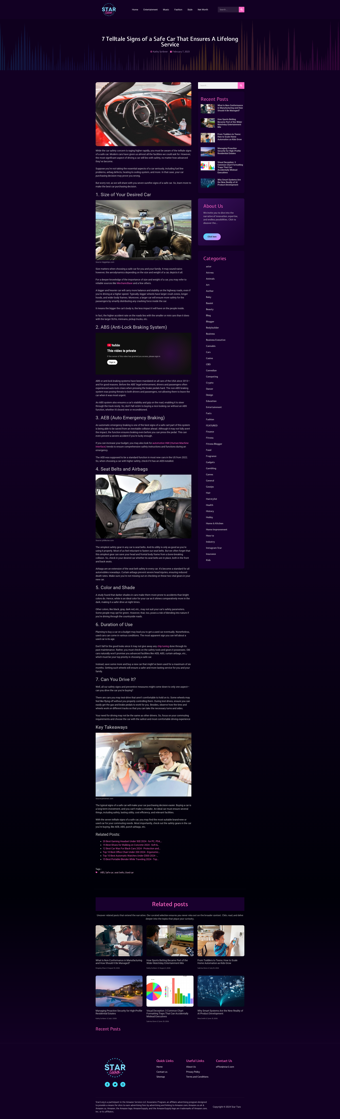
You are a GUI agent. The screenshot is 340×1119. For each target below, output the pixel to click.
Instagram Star (214, 547)
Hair (208, 492)
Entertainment (150, 9)
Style (190, 9)
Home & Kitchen (214, 523)
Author (210, 290)
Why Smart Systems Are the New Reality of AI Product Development (229, 182)
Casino (209, 358)
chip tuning (163, 646)
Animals (210, 278)
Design (209, 394)
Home (135, 9)
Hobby (209, 517)
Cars (208, 352)
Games (209, 474)
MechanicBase (125, 283)
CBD (208, 364)
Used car (129, 872)
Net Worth (203, 9)
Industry (210, 541)
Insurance (211, 553)
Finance (210, 431)
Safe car (109, 872)
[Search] (241, 9)
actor (208, 266)
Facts (208, 413)
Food (208, 449)
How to (210, 535)
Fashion (178, 9)
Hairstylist (211, 498)
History (210, 511)
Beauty (210, 309)
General (210, 480)
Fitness (209, 437)
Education (211, 401)
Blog (208, 315)
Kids (208, 560)
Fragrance (211, 456)
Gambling (211, 468)
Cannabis (210, 345)
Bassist (209, 303)
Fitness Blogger (214, 443)
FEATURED (211, 425)
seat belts (119, 872)
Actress (210, 272)
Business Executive (215, 339)
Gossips (210, 486)
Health (209, 505)
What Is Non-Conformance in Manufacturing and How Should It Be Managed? (230, 108)
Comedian (211, 370)
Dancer (209, 388)
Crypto (209, 382)
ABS (102, 872)
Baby (208, 297)
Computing (212, 376)
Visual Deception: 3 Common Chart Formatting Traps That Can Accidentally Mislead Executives (230, 167)
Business (210, 333)
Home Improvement (216, 529)
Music (166, 9)
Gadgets (210, 462)
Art (208, 284)
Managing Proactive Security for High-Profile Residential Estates (229, 151)
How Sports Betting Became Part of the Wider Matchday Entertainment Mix (230, 123)
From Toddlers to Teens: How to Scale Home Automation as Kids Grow (230, 137)
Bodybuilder (212, 327)
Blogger (210, 321)
